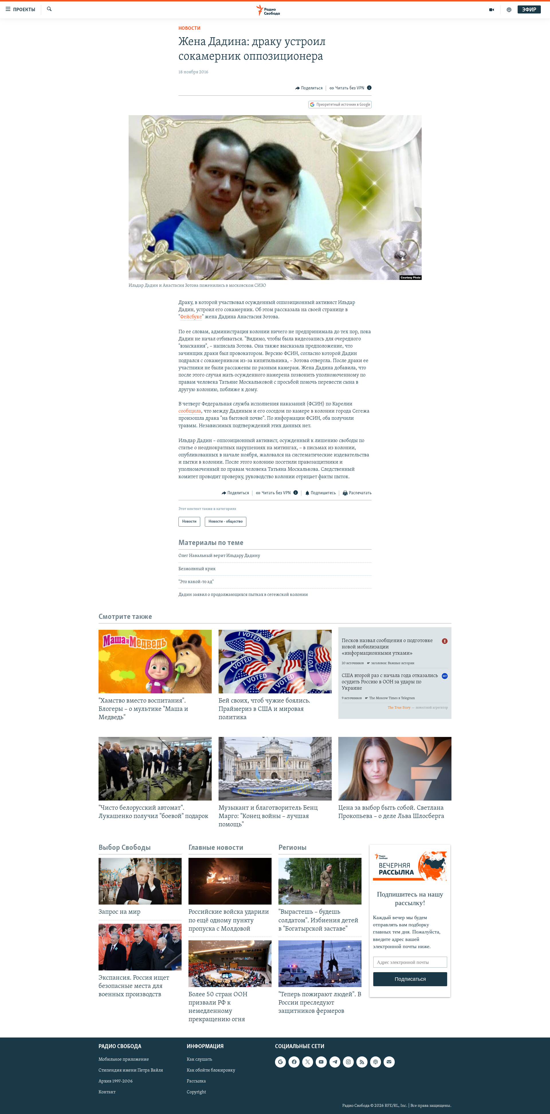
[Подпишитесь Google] (280, 1062)
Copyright (196, 1092)
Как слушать (199, 1060)
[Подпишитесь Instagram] (348, 1062)
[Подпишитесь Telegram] (334, 1062)
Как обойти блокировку (211, 1070)
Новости (189, 28)
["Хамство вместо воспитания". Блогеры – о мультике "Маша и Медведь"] (155, 661)
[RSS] (361, 1062)
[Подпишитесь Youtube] (321, 1062)
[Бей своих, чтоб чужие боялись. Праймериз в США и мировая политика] (275, 661)
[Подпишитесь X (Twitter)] (307, 1062)
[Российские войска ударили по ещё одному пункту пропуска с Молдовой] (230, 881)
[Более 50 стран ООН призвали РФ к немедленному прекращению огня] (230, 963)
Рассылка (196, 1081)
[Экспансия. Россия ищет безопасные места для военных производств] (140, 947)
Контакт (107, 1092)
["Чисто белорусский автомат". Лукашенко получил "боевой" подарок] (155, 769)
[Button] (309, 88)
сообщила (189, 411)
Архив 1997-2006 (116, 1081)
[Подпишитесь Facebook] (293, 1062)
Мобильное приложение (124, 1060)
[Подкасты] (375, 1062)
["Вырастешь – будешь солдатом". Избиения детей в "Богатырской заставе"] (320, 881)
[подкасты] (509, 9)
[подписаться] (389, 1062)
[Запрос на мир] (140, 881)
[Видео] (491, 9)
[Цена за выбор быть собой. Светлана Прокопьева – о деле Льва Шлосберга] (394, 769)
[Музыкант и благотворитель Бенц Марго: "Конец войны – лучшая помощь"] (275, 769)
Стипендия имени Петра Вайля (131, 1070)
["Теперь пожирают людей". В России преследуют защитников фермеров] (320, 963)
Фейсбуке (191, 317)
